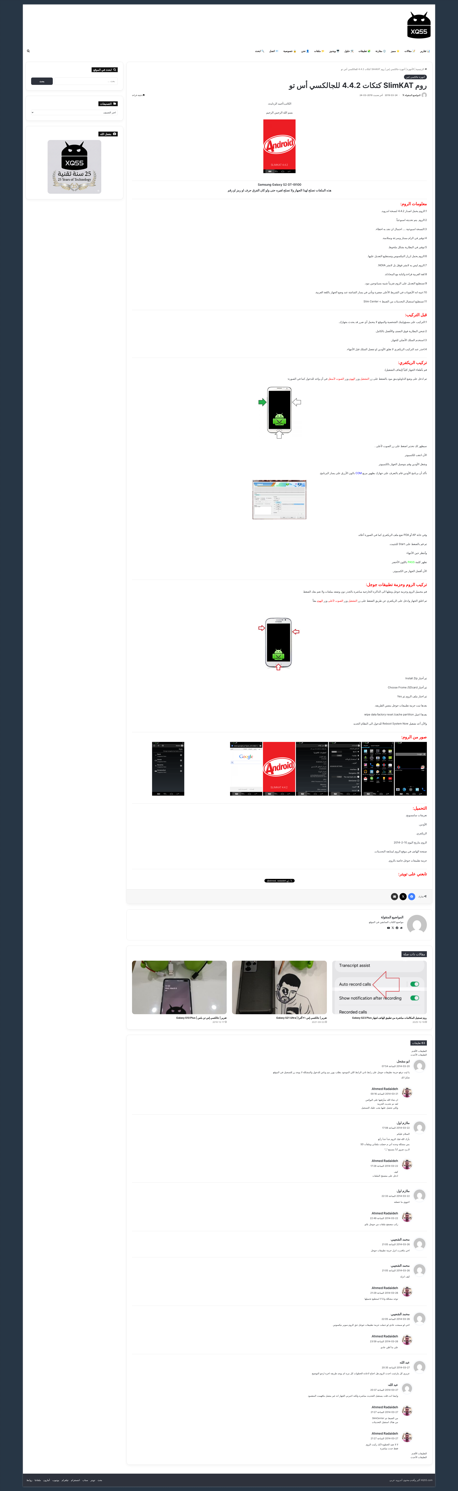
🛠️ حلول (349, 50)
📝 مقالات (410, 50)
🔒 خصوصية (289, 50)
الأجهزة (410, 69)
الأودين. (423, 824)
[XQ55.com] (419, 25)
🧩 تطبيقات (365, 50)
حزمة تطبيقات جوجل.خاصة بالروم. (407, 860)
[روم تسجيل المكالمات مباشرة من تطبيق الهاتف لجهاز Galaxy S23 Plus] (379, 987)
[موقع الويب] (401, 928)
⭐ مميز (395, 50)
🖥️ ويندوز (334, 50)
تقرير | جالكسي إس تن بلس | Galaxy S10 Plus (201, 1017)
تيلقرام (65, 1480)
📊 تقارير (425, 50)
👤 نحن (305, 50)
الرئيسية (420, 69)
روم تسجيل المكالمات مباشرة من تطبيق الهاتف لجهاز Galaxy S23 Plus (389, 1017)
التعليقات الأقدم (419, 1051)
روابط (29, 1480)
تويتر (93, 1480)
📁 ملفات (319, 50)
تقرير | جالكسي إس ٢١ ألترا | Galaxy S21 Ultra (301, 1017)
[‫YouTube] (388, 928)
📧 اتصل (273, 50)
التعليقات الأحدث (419, 1054)
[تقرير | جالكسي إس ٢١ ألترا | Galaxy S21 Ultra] (279, 987)
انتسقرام (75, 1480)
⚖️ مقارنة (381, 50)
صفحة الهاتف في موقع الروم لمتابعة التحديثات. (400, 851)
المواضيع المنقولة (412, 95)
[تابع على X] (403, 95)
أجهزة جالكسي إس (395, 69)
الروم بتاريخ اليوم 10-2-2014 (410, 842)
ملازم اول (403, 1123)
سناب (85, 1480)
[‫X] (403, 896)
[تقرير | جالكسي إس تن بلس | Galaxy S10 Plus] (179, 987)
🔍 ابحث (259, 50)
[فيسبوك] (411, 896)
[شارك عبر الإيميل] (394, 896)
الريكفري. (421, 833)
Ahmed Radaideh (385, 1089)
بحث (100, 1480)
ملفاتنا (38, 1480)
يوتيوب (55, 1480)
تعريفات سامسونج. (416, 815)
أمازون (46, 1480)
